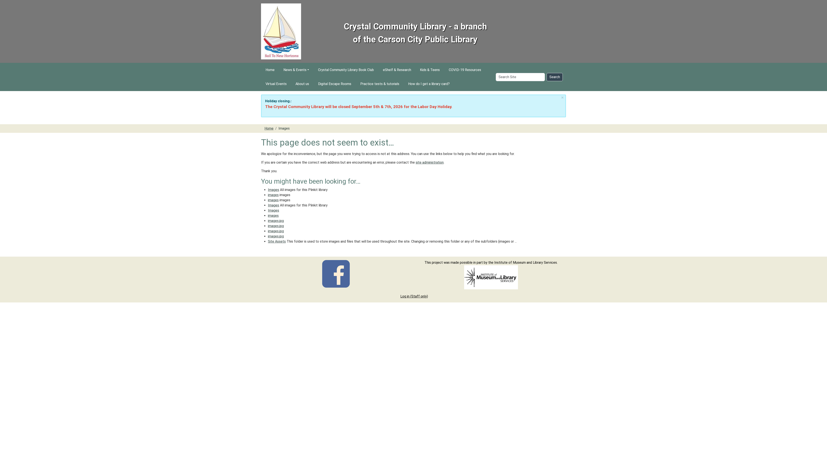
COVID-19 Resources (465, 70)
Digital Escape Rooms (334, 84)
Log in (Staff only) (414, 296)
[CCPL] (336, 273)
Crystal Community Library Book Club (346, 70)
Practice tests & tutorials (379, 84)
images (273, 195)
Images (273, 190)
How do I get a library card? (429, 84)
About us (302, 84)
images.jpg (276, 221)
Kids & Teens (430, 70)
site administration (430, 162)
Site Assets (277, 241)
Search (554, 77)
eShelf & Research (397, 70)
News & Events (294, 70)
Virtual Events (276, 84)
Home (270, 70)
